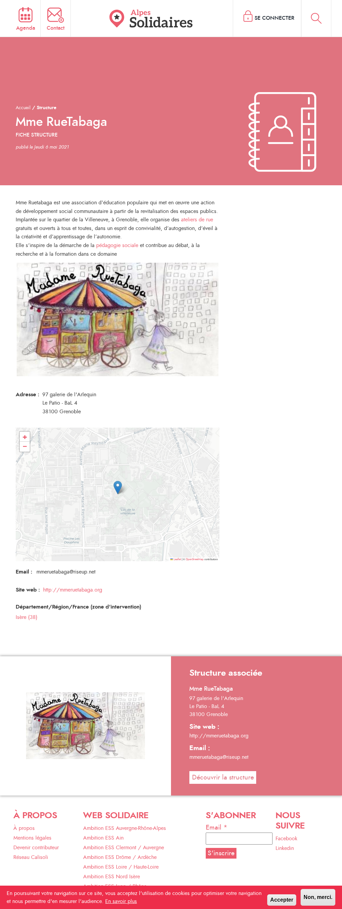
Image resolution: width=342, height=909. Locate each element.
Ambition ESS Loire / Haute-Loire (121, 867)
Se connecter (274, 18)
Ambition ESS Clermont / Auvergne (123, 847)
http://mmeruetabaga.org (72, 590)
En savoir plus (121, 901)
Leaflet (177, 559)
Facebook (286, 838)
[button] (118, 487)
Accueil (23, 107)
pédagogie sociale (117, 245)
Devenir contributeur (36, 847)
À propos (24, 828)
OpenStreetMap (195, 559)
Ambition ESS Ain (103, 838)
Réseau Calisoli (30, 857)
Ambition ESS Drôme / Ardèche (120, 857)
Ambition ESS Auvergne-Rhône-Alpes (124, 828)
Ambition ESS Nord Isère (111, 876)
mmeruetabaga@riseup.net (218, 757)
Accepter (281, 900)
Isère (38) (26, 617)
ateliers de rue (197, 219)
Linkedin (285, 848)
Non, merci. (318, 897)
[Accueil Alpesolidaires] (152, 18)
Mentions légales (32, 838)
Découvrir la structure (223, 777)
